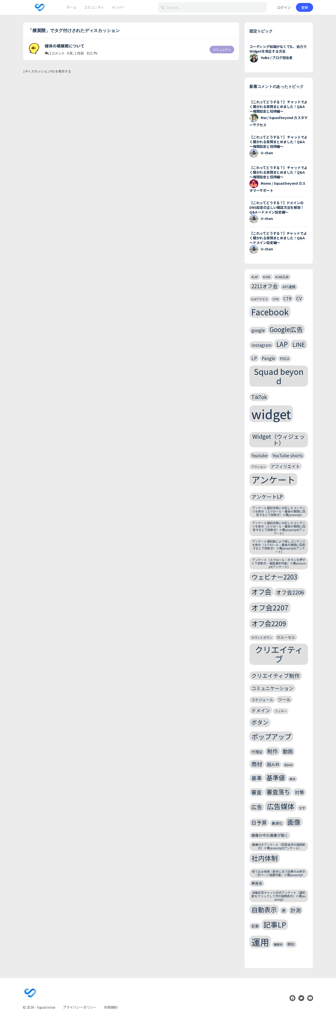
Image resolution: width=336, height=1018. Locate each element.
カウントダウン (261, 637)
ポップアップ (271, 736)
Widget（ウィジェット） (278, 439)
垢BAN (288, 765)
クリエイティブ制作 (275, 675)
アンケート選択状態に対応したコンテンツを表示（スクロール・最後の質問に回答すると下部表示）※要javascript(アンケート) (278, 528)
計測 (295, 910)
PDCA (284, 358)
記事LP (274, 924)
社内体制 (264, 858)
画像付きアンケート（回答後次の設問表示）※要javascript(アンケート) (278, 846)
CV (299, 298)
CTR (287, 298)
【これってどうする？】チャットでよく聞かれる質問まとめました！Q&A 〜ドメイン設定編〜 (278, 238)
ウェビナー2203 (274, 576)
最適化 (277, 823)
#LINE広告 (282, 277)
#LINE (267, 277)
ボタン (259, 722)
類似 (291, 944)
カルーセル (286, 637)
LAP (282, 344)
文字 (302, 808)
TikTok (259, 397)
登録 (304, 7)
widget (271, 413)
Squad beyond (279, 375)
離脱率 (278, 944)
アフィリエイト (285, 466)
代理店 (256, 751)
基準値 (275, 777)
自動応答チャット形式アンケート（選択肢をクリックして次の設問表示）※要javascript (279, 895)
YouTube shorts (287, 455)
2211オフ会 (264, 286)
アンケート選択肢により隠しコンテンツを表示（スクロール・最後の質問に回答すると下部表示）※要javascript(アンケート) (278, 546)
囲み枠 (273, 764)
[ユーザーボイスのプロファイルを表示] (34, 48)
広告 (256, 807)
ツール (284, 699)
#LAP (254, 277)
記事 (255, 925)
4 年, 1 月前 (75, 53)
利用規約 (111, 1007)
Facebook (270, 312)
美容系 (256, 883)
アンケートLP (267, 496)
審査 (256, 792)
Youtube (259, 455)
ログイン (284, 7)
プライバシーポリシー (80, 1007)
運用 (260, 942)
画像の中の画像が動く (269, 835)
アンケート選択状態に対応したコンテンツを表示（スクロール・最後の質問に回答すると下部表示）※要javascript (278, 511)
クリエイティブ (279, 654)
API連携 (289, 286)
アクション (258, 467)
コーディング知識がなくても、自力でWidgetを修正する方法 (277, 49)
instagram (261, 345)
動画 (288, 751)
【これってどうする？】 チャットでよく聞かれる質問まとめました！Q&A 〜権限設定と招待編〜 (278, 106)
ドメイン (260, 710)
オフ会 (261, 591)
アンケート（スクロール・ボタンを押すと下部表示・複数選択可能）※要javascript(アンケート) (279, 563)
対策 (299, 792)
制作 (272, 751)
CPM (276, 299)
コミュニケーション (272, 688)
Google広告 (286, 329)
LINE (298, 344)
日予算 (259, 822)
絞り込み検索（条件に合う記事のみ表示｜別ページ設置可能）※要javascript (278, 873)
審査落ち (278, 791)
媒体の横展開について (65, 46)
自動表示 (264, 909)
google (258, 330)
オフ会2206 (290, 592)
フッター (281, 711)
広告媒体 (280, 806)
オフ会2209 (268, 623)
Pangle (268, 358)
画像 (294, 822)
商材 (256, 764)
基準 (256, 778)
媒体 (292, 779)
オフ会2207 (270, 607)
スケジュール (262, 699)
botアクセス (259, 299)
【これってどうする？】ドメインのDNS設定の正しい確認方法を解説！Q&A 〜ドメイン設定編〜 (276, 207)
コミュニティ (222, 49)
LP (254, 358)
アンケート (273, 479)
